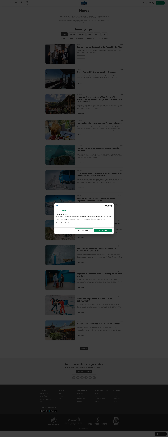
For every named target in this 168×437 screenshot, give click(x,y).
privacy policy (62, 226)
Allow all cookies (103, 230)
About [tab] (103, 210)
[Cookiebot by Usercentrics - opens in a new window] (106, 206)
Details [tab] (84, 210)
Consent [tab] (64, 210)
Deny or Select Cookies (83, 230)
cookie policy (88, 222)
